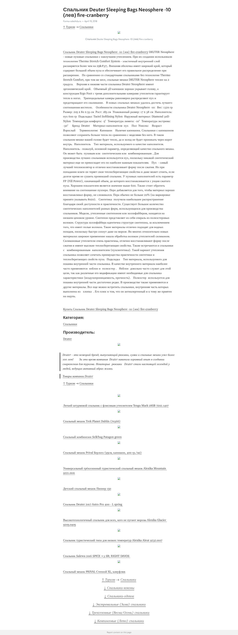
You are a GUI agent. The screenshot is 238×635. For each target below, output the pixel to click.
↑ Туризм (69, 27)
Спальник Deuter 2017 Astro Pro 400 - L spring (93, 504)
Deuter (67, 339)
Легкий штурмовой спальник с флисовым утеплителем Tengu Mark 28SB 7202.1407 (116, 405)
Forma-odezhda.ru (72, 21)
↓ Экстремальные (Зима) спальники (119, 604)
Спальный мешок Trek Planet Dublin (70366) (91, 421)
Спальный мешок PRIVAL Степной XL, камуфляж (94, 571)
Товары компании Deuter (78, 376)
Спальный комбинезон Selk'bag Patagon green (92, 437)
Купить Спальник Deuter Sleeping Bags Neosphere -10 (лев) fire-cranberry (110, 309)
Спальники (86, 27)
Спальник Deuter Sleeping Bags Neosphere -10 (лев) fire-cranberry (105, 52)
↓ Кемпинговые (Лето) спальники (119, 621)
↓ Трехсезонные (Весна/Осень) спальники (119, 613)
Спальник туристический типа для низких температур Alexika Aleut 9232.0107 (112, 540)
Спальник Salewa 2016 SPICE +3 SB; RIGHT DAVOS (96, 556)
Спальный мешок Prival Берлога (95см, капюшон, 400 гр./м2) (102, 452)
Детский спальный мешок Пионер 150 (87, 488)
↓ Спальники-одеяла (119, 596)
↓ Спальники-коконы (119, 588)
